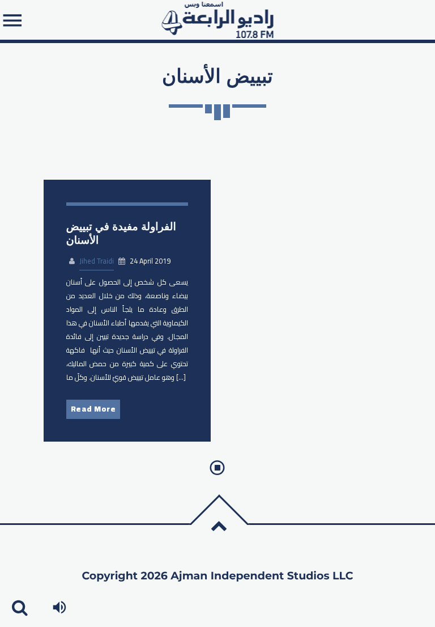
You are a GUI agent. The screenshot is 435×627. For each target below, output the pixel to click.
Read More (93, 408)
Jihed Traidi (96, 261)
